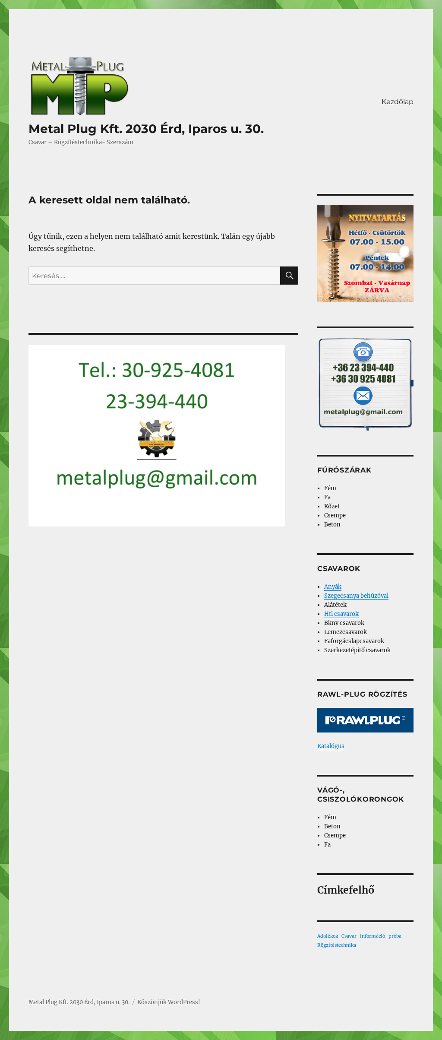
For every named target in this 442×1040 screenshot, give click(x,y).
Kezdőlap (398, 102)
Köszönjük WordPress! (168, 1002)
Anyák (332, 586)
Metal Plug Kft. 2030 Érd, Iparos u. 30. (146, 128)
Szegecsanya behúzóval (356, 595)
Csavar (349, 936)
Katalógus (330, 746)
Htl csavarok (341, 614)
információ (372, 936)
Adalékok (327, 936)
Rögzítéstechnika (336, 945)
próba (394, 936)
